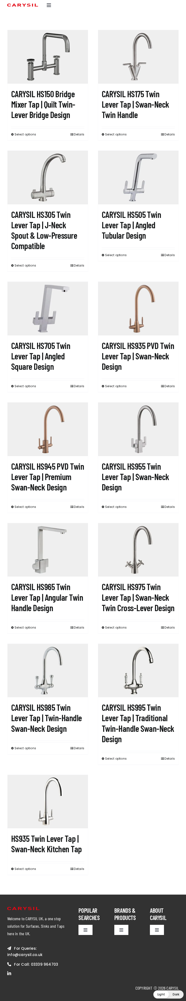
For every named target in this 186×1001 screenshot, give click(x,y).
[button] (168, 994)
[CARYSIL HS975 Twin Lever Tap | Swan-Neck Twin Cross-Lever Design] (138, 550)
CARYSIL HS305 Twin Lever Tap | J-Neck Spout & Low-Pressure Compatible (44, 230)
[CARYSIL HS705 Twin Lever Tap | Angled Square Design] (48, 308)
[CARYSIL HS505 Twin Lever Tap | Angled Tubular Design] (138, 177)
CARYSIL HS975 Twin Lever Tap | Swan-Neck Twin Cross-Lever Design (138, 597)
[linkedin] (9, 973)
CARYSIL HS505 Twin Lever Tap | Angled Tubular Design (131, 224)
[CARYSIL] (22, 5)
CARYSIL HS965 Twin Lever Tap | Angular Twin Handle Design (47, 597)
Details (79, 134)
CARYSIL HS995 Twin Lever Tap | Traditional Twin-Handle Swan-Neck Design (138, 723)
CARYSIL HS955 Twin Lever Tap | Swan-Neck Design (135, 476)
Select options (25, 134)
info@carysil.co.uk (24, 954)
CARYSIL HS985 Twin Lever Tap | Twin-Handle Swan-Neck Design (46, 717)
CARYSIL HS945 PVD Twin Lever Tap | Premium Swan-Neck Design (47, 476)
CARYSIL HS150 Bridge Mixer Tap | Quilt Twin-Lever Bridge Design (43, 104)
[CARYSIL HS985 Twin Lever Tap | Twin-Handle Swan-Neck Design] (48, 670)
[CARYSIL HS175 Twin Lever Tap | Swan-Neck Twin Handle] (138, 56)
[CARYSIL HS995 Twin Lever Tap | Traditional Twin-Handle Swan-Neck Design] (138, 670)
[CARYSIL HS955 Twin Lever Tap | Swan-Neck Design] (138, 429)
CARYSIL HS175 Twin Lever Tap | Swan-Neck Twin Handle (135, 104)
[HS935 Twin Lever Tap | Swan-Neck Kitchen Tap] (48, 801)
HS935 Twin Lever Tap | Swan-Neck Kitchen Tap (46, 843)
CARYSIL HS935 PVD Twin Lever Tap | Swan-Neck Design (138, 355)
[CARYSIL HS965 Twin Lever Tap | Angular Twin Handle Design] (48, 550)
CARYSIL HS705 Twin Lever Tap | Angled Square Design (40, 355)
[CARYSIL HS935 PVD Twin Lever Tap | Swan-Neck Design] (138, 308)
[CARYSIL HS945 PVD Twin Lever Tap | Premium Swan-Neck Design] (48, 429)
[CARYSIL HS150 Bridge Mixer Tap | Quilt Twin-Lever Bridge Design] (48, 56)
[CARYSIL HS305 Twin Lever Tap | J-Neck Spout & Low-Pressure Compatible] (48, 177)
